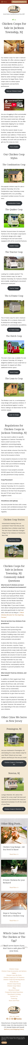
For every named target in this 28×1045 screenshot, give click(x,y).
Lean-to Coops (14, 415)
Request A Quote (18, 2)
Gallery (14, 973)
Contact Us (14, 996)
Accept (4, 1042)
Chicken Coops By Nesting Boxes (14, 979)
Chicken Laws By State (14, 975)
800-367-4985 (14, 1016)
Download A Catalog (14, 994)
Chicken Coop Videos (14, 986)
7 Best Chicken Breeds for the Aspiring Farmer (12, 615)
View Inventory (13, 960)
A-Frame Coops (14, 330)
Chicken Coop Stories (14, 984)
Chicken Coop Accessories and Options (14, 971)
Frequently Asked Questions (14, 992)
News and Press (14, 1000)
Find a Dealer (14, 147)
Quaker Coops (14, 246)
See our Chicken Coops (14, 91)
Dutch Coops (14, 372)
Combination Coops (14, 203)
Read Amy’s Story (14, 540)
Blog (14, 988)
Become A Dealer (14, 990)
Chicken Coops (14, 969)
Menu (5, 2)
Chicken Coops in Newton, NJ (14, 809)
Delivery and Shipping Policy (14, 1029)
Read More (13, 854)
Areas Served (14, 981)
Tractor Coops (14, 288)
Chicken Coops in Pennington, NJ (14, 763)
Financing (14, 998)
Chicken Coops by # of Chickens (14, 977)
